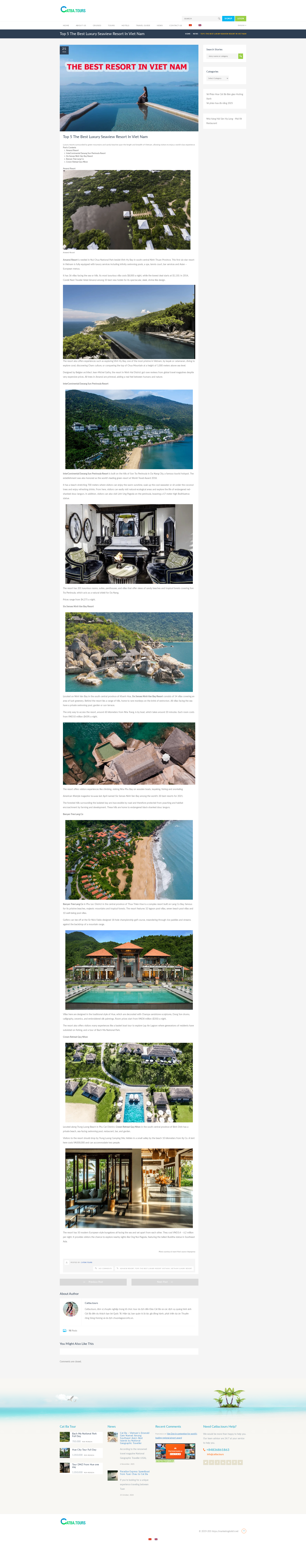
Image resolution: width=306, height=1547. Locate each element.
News (160, 25)
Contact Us (175, 25)
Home (66, 25)
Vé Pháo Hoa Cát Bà (216, 94)
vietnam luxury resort (181, 1268)
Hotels (125, 25)
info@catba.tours (215, 1454)
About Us (81, 25)
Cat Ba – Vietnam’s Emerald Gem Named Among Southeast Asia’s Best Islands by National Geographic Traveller (134, 1438)
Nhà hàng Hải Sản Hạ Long (219, 119)
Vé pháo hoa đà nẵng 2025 (219, 103)
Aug (64, 52)
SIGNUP (228, 19)
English (241, 25)
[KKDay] (175, 1451)
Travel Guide (143, 25)
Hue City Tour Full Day (84, 1450)
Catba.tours (86, 1262)
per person (82, 1442)
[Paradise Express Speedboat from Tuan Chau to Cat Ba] (113, 1475)
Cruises (97, 25)
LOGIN (240, 19)
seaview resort (127, 1268)
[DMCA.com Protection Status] (165, 1461)
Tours (111, 25)
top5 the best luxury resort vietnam (152, 1268)
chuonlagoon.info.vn (123, 1318)
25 (64, 48)
